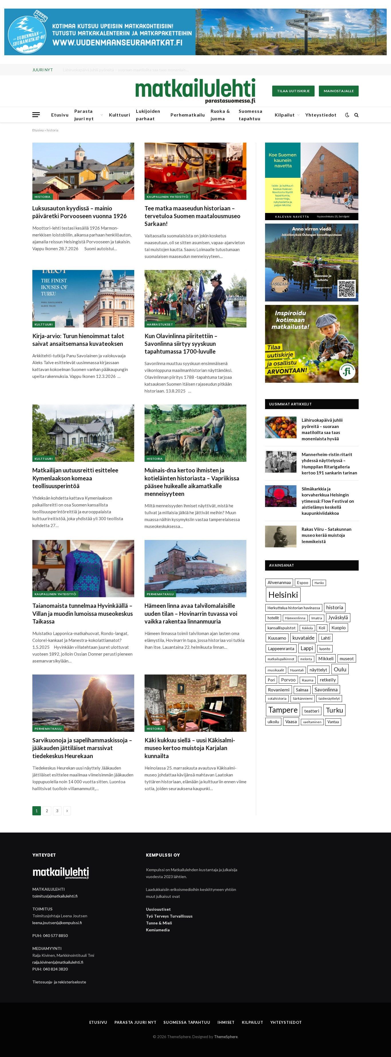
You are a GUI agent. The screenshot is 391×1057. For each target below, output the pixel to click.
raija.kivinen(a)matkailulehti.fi (57, 962)
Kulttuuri (119, 114)
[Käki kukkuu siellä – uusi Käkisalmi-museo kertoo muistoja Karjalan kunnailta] (195, 703)
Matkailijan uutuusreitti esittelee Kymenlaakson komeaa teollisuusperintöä (75, 478)
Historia (43, 196)
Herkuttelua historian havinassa (294, 608)
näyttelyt (318, 669)
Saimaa (302, 689)
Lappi (307, 648)
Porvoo (288, 679)
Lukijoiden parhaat (148, 114)
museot (347, 658)
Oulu (340, 669)
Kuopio (338, 627)
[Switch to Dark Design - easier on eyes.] (347, 115)
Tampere (283, 709)
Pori (271, 679)
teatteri (311, 710)
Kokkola (307, 628)
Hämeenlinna (295, 618)
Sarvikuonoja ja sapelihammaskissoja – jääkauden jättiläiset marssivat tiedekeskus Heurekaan (82, 748)
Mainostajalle (339, 91)
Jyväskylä (338, 617)
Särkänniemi (303, 698)
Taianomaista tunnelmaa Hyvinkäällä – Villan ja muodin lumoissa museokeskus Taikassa (82, 613)
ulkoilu (273, 721)
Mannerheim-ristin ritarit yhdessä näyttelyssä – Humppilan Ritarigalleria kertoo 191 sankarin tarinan (127, 69)
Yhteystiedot (321, 114)
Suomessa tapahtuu (250, 114)
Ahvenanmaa (279, 582)
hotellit (273, 618)
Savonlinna (326, 690)
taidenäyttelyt (329, 698)
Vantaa (333, 721)
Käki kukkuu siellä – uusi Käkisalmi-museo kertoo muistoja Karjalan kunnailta (190, 748)
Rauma (307, 680)
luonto (324, 648)
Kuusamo (277, 637)
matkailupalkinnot (281, 659)
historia (334, 607)
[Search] (356, 114)
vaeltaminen (312, 722)
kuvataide (304, 637)
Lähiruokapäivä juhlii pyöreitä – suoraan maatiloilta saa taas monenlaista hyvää (322, 429)
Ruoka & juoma (220, 114)
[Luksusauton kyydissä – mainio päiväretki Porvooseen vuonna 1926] (83, 171)
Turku (334, 710)
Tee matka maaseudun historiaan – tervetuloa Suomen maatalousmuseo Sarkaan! (192, 216)
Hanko (319, 583)
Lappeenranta (281, 648)
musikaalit (276, 670)
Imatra (316, 618)
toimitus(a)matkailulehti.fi (55, 896)
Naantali (297, 670)
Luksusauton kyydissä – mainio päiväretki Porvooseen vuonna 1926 (79, 212)
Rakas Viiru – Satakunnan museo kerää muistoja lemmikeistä (326, 535)
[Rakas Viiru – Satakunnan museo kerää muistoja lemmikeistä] (281, 536)
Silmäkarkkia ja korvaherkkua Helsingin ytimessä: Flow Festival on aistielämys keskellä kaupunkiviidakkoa (328, 501)
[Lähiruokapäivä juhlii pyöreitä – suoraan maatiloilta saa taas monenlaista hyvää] (281, 427)
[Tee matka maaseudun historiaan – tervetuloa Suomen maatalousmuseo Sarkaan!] (195, 171)
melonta (306, 659)
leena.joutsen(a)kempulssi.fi (57, 922)
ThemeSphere (226, 1036)
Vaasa (291, 721)
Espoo (302, 582)
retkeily (328, 679)
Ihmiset (226, 1022)
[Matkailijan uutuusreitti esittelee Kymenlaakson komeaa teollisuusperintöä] (83, 433)
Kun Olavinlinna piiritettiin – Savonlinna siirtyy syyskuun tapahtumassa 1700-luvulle (181, 343)
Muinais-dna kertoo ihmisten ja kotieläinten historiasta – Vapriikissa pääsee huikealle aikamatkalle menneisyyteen (192, 482)
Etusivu (60, 114)
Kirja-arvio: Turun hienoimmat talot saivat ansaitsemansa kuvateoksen (78, 339)
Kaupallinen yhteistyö (167, 196)
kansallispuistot (282, 627)
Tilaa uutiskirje (293, 91)
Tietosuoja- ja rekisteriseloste (59, 981)
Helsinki (283, 594)
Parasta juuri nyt (84, 114)
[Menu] (36, 114)
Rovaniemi (279, 689)
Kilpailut (285, 114)
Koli (322, 628)
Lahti (325, 637)
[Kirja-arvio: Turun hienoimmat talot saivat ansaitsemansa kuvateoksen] (83, 298)
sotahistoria (277, 698)
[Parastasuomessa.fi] (195, 91)
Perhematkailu (188, 114)
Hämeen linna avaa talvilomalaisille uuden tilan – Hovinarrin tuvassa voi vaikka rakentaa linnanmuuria (191, 613)
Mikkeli (325, 658)
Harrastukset (160, 324)
